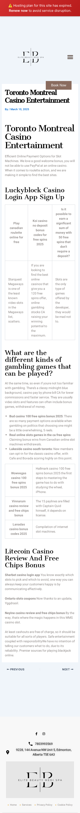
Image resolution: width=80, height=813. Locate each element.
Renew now (18, 10)
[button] (70, 57)
